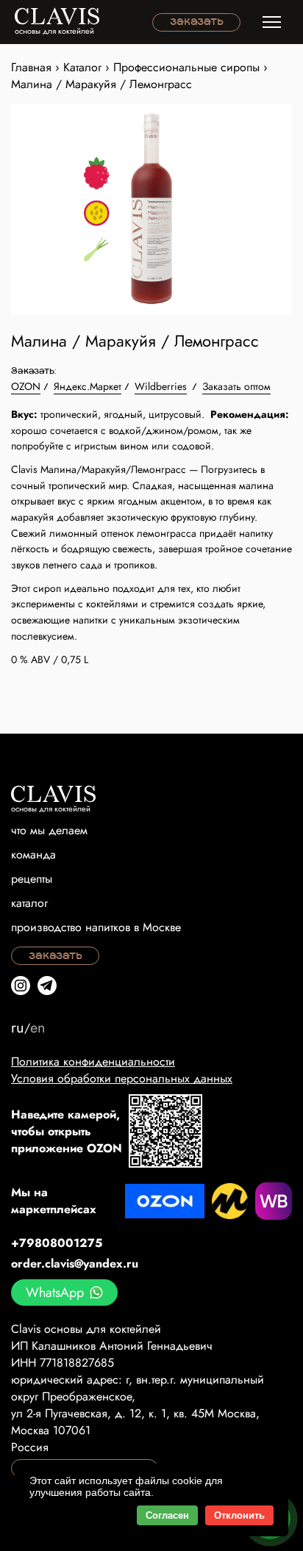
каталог (29, 902)
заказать (197, 22)
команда (33, 854)
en (38, 1027)
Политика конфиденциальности (93, 1061)
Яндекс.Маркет (87, 386)
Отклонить (239, 1515)
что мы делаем (49, 830)
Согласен (167, 1515)
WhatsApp (55, 1292)
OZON (25, 386)
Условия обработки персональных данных (121, 1078)
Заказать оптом (236, 386)
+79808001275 (56, 1242)
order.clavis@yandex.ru (74, 1263)
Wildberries (161, 386)
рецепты (31, 878)
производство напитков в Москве (96, 927)
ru (17, 1027)
